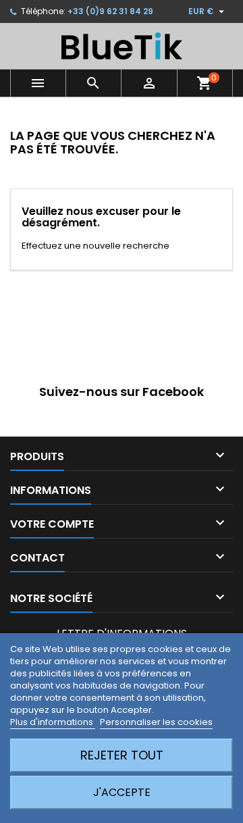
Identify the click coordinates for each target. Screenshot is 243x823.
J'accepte (122, 792)
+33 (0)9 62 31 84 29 (110, 11)
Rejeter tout (121, 755)
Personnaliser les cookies (156, 722)
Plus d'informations (52, 722)
